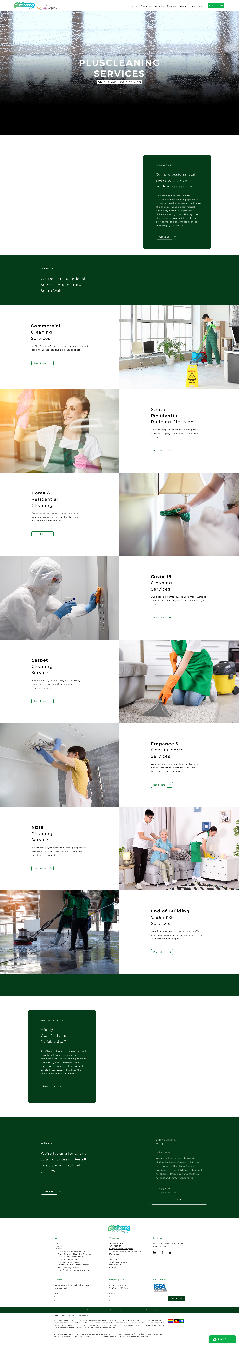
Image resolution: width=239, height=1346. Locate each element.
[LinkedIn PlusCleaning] (154, 1252)
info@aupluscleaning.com (121, 1248)
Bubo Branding (150, 1310)
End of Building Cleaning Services (73, 1270)
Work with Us (115, 1265)
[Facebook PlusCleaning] (162, 1252)
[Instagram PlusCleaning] (170, 1252)
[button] (171, 4)
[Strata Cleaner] (177, 1199)
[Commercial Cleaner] (180, 1199)
